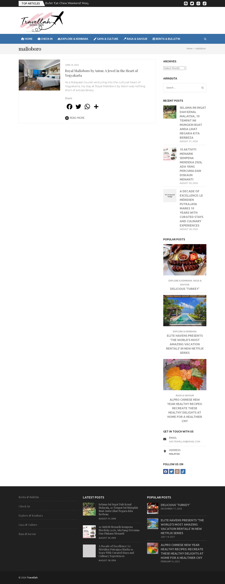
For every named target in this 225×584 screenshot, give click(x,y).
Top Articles (31, 3)
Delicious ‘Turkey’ (184, 288)
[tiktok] (204, 3)
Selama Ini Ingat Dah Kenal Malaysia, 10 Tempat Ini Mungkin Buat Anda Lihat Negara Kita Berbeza (118, 509)
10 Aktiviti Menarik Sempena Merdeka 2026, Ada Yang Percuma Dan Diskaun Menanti (119, 530)
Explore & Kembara (74, 38)
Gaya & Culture (107, 38)
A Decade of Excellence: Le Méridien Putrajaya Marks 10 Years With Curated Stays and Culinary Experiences (191, 208)
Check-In (46, 38)
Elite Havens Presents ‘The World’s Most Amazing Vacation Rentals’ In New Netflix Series (185, 344)
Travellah (32, 577)
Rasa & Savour (136, 38)
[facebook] (186, 3)
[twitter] (192, 3)
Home (28, 38)
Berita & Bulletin (167, 38)
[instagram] (198, 3)
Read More (77, 117)
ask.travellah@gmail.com (184, 441)
